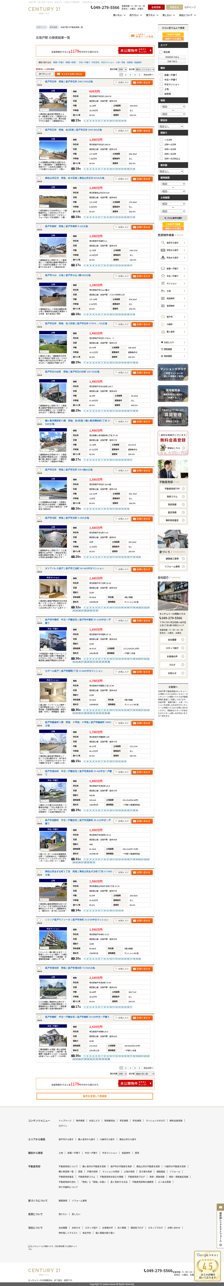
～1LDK (168, 139)
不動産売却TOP (172, 488)
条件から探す (173, 242)
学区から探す (173, 250)
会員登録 (156, 7)
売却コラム (172, 496)
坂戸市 (170, 316)
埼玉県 (167, 51)
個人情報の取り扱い (105, 1232)
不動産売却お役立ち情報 (111, 1176)
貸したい (167, 15)
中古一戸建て (170, 79)
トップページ (65, 1120)
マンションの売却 (110, 1171)
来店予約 (86, 1232)
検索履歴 (168, 355)
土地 (166, 88)
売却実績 (172, 504)
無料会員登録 (176, 1120)
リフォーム (175, 1171)
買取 (80, 1171)
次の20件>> (148, 74)
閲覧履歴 (168, 349)
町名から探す (173, 257)
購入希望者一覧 (66, 1171)
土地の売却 (129, 1171)
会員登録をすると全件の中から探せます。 (75, 51)
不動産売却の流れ (67, 1181)
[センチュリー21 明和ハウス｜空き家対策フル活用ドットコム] (53, 1247)
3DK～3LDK (170, 149)
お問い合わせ (173, 1227)
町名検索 (137, 1120)
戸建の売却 (92, 1171)
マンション (172, 283)
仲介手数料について (68, 1186)
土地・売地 (120, 62)
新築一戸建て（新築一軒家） (65, 62)
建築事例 (63, 1200)
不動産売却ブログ (136, 1176)
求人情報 (121, 1227)
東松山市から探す (127, 1139)
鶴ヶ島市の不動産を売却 (94, 1166)
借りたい (150, 15)
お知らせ (172, 673)
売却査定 (172, 520)
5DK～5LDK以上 (172, 158)
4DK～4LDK (170, 153)
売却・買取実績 (156, 1176)
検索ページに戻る (173, 38)
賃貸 (137, 1152)
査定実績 (172, 512)
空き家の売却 (145, 1171)
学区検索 (124, 1120)
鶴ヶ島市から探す (86, 1139)
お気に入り (169, 342)
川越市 (170, 324)
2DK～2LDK (170, 144)
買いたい (117, 15)
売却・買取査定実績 (178, 1176)
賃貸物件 (171, 305)
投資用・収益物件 (134, 62)
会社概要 (172, 639)
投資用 (167, 93)
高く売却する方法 (119, 1181)
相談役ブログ (137, 1227)
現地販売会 (109, 1120)
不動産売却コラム (86, 1176)
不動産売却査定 (66, 1176)
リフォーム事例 (172, 566)
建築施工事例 (172, 558)
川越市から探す (107, 1139)
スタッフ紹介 (172, 647)
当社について (186, 15)
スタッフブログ (155, 1227)
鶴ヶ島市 (171, 331)
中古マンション (107, 62)
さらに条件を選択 (174, 218)
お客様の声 (172, 656)
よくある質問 (164, 1181)
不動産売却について (68, 1166)
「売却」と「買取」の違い (93, 1181)
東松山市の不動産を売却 (148, 1166)
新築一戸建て (170, 74)
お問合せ (174, 7)
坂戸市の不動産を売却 (121, 1166)
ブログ (172, 664)
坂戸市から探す (66, 1139)
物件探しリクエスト (68, 1232)
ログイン (189, 7)
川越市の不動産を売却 (175, 1166)
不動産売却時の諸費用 (142, 1181)
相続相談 (160, 1171)
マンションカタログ (155, 1120)
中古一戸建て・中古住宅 (89, 62)
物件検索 (80, 1120)
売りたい (134, 15)
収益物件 (171, 298)
